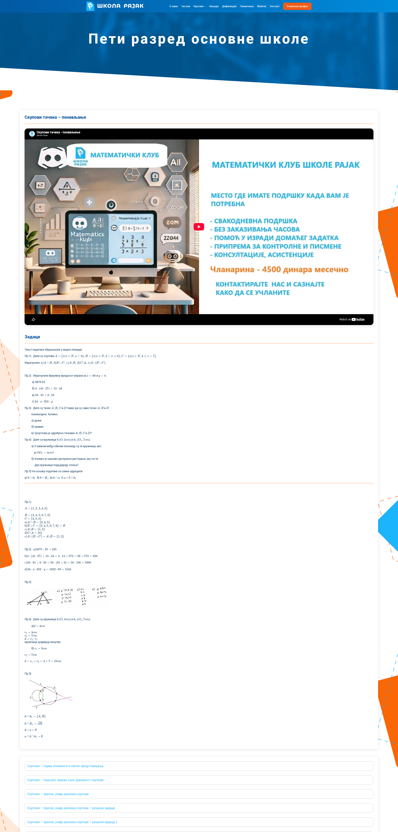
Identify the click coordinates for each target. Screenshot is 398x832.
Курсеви (198, 6)
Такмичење (247, 6)
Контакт (275, 6)
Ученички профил (297, 6)
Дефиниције (229, 6)
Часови (185, 6)
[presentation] (69, 356)
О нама (173, 6)
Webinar (261, 6)
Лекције (214, 6)
